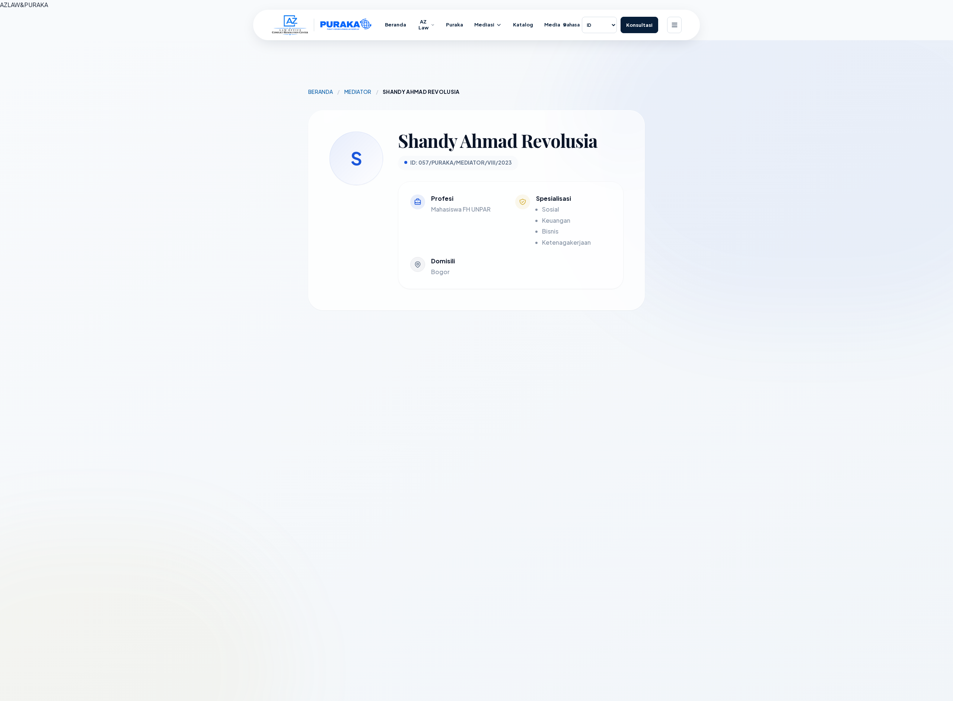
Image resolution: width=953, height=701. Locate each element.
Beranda (320, 91)
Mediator (358, 91)
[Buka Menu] (674, 25)
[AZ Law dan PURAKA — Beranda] (321, 25)
